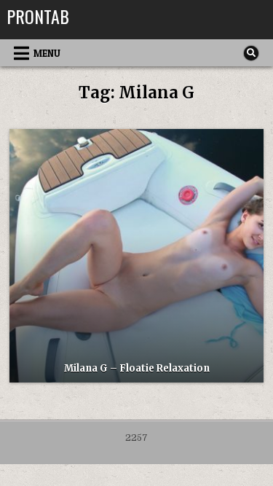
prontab (38, 16)
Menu (46, 53)
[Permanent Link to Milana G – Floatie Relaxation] (136, 256)
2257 (136, 438)
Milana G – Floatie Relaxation (137, 368)
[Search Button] (251, 53)
